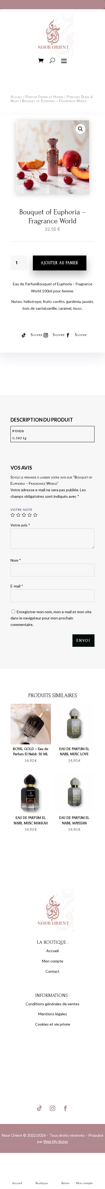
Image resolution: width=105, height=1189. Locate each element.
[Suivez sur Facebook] (68, 335)
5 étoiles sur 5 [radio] (35, 515)
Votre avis (20, 525)
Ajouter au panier (59, 263)
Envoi (83, 640)
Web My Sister (55, 1141)
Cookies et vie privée (52, 1024)
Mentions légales (52, 1014)
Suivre (37, 334)
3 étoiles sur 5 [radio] (24, 515)
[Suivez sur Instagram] (45, 335)
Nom (15, 560)
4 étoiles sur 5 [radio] (29, 515)
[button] (80, 129)
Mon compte (52, 961)
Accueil (16, 97)
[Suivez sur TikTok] (23, 335)
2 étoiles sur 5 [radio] (18, 515)
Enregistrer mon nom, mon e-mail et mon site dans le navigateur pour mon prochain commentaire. (51, 618)
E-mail (16, 586)
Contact (53, 971)
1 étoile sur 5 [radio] (12, 515)
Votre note (21, 510)
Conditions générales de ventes (52, 1003)
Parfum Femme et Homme (45, 97)
